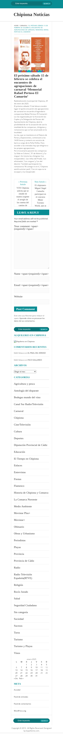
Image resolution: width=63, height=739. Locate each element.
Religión (18, 584)
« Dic (16, 678)
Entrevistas (20, 472)
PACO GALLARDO (35, 360)
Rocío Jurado (21, 591)
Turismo (18, 639)
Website (18, 296)
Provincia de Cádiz (24, 560)
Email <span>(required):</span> (31, 285)
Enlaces (18, 465)
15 (26, 670)
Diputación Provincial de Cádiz (30, 445)
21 (21, 673)
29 (26, 676)
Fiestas (17, 479)
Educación (19, 451)
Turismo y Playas (23, 646)
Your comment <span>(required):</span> (26, 227)
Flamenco (19, 485)
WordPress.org (20, 711)
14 (21, 670)
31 (36, 676)
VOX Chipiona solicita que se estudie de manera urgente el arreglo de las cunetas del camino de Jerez (22, 198)
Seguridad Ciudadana (25, 605)
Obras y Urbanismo (24, 533)
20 (16, 673)
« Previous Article (23, 183)
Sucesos (18, 625)
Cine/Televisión (22, 424)
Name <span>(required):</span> (31, 273)
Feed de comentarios (22, 704)
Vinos (17, 653)
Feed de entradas (21, 697)
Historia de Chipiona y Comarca (31, 492)
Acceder (17, 690)
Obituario (19, 526)
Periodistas (19, 540)
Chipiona (19, 417)
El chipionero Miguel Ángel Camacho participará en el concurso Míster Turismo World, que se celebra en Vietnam (41, 198)
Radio (17, 567)
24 (36, 673)
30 (31, 676)
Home (16, 25)
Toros (17, 632)
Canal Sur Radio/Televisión (28, 404)
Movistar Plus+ (22, 513)
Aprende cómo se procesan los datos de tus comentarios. (29, 319)
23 (31, 673)
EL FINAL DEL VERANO (37, 353)
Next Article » (40, 182)
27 (16, 676)
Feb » (21, 678)
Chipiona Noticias (32, 14)
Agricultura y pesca (24, 383)
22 (26, 673)
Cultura (18, 431)
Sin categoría (21, 612)
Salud (17, 598)
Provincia (19, 553)
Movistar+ (19, 519)
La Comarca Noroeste (25, 499)
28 (21, 676)
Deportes (18, 438)
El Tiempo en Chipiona (26, 458)
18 (42, 670)
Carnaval (23, 25)
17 (36, 670)
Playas (17, 547)
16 (31, 670)
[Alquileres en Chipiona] (24, 341)
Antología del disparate (26, 390)
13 (16, 670)
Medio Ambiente (23, 506)
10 (36, 667)
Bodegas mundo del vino (27, 397)
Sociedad (19, 618)
